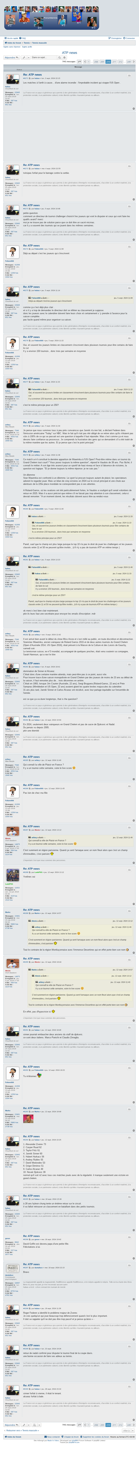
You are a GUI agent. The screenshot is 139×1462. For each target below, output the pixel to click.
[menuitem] (22, 38)
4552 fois (14, 437)
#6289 (25, 913)
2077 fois (9, 1254)
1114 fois (8, 854)
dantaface (9, 1275)
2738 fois (9, 928)
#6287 (25, 830)
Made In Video (53, 1440)
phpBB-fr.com (74, 1442)
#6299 (25, 1349)
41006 (17, 265)
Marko (7, 912)
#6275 (25, 290)
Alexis (8, 838)
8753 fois (14, 1291)
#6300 (25, 1389)
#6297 (25, 1268)
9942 (17, 1242)
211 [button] (114, 61)
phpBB (74, 1440)
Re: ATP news (32, 74)
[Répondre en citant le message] (129, 75)
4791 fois (9, 1295)
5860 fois (14, 924)
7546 (17, 430)
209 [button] (102, 61)
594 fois (14, 850)
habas (7, 87)
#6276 (25, 340)
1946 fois (9, 441)
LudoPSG (9, 884)
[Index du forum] (51, 18)
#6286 (25, 788)
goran (7, 1238)
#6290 (25, 962)
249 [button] (129, 61)
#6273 (25, 209)
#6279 (25, 455)
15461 (17, 916)
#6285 (25, 760)
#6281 (25, 560)
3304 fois (9, 277)
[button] (79, 62)
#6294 (25, 1140)
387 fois (14, 100)
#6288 (25, 872)
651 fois (8, 105)
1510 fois (9, 900)
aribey (8, 425)
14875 (17, 844)
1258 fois (14, 273)
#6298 (25, 1308)
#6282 (25, 635)
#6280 (25, 509)
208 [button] (96, 61)
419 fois (14, 896)
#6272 (25, 168)
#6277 (25, 382)
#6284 (25, 720)
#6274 (25, 249)
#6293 (25, 1112)
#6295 (25, 1199)
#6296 (25, 1239)
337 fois (14, 1250)
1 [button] (88, 61)
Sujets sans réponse (11, 47)
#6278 (25, 426)
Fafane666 (9, 261)
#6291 (25, 1030)
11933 (17, 888)
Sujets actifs (27, 47)
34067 (17, 1283)
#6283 (25, 667)
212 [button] (120, 61)
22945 (17, 92)
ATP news (69, 53)
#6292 (25, 1070)
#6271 (25, 78)
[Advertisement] (78, 136)
